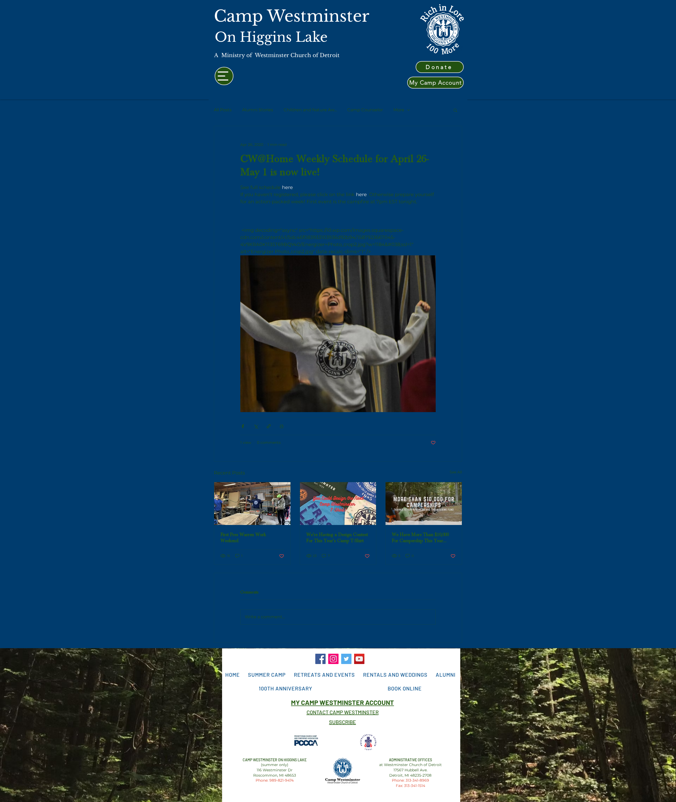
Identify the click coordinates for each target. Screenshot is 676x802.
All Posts (223, 109)
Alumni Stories (257, 109)
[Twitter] (346, 659)
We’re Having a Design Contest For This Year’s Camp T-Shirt (337, 537)
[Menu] (224, 76)
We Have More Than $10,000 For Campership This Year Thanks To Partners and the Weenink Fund (420, 538)
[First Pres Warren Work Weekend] (252, 503)
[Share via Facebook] (242, 426)
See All (456, 472)
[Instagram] (333, 659)
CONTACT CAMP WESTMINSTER (343, 712)
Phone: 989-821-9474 (275, 780)
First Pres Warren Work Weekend (243, 537)
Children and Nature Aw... (310, 109)
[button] (455, 110)
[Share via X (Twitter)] (255, 426)
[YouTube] (359, 659)
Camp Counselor (365, 109)
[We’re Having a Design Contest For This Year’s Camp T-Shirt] (338, 503)
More (398, 109)
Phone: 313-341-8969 (410, 780)
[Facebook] (320, 659)
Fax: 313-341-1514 (410, 785)
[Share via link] (268, 426)
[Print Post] (281, 426)
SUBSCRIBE (342, 722)
